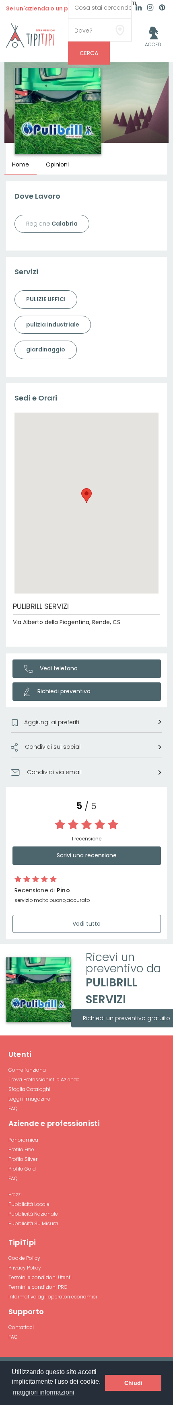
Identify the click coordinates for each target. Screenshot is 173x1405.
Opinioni (57, 164)
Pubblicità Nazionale (33, 1213)
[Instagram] (150, 8)
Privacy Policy (24, 1267)
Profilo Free (21, 1149)
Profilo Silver (22, 1159)
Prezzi (15, 1194)
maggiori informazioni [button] (43, 1392)
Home (20, 164)
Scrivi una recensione (87, 855)
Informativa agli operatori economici (52, 1296)
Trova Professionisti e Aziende (44, 1079)
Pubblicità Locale (28, 1204)
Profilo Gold (22, 1168)
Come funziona (27, 1069)
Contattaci (21, 1327)
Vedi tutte (86, 924)
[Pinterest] (162, 8)
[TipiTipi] (30, 35)
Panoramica (23, 1139)
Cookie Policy (24, 1258)
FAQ (13, 1108)
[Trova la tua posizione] (120, 29)
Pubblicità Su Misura (33, 1223)
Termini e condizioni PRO (38, 1287)
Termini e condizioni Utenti (40, 1277)
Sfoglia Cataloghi (29, 1089)
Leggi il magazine (29, 1098)
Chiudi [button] (133, 1383)
